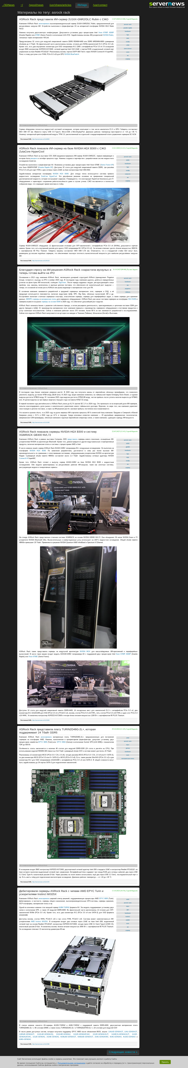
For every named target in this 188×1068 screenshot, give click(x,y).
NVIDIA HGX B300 (61, 174)
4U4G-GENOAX (116, 1037)
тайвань (127, 292)
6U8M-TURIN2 (64, 907)
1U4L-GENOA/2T (130, 1032)
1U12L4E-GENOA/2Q (45, 1034)
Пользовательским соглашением (71, 1063)
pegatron (127, 288)
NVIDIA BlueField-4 (72, 54)
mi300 (128, 920)
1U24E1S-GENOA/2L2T (120, 1034)
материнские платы (48, 299)
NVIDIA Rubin (108, 35)
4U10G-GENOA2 (129, 1037)
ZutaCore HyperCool (49, 176)
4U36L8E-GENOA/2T (68, 1037)
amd (127, 738)
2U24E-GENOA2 (53, 1037)
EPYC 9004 (61, 742)
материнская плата (127, 758)
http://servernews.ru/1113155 (40, 882)
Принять (165, 1062)
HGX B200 (132, 299)
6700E (37, 35)
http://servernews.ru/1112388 (40, 1044)
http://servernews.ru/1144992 (40, 139)
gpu (128, 909)
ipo (128, 285)
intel (127, 38)
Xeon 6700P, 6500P (106, 32)
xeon (127, 52)
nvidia (128, 41)
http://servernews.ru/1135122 (40, 260)
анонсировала (44, 24)
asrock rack (127, 24)
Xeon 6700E (33, 657)
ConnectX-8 (23, 458)
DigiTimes (62, 282)
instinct (128, 916)
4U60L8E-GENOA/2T (85, 1037)
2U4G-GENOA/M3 (101, 1037)
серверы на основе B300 (50, 302)
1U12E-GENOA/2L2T (100, 1034)
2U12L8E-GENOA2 (63, 1034)
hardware (128, 31)
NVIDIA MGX (85, 651)
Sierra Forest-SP (107, 165)
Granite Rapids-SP (46, 167)
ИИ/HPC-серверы (32, 299)
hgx (128, 35)
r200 (127, 45)
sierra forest (127, 48)
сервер (127, 59)
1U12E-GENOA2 (39, 1037)
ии (128, 55)
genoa (128, 748)
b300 (127, 160)
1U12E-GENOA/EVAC (81, 1034)
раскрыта (34, 158)
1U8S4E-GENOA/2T (26, 1034)
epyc (127, 744)
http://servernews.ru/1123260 (40, 720)
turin (127, 755)
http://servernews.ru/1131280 (40, 422)
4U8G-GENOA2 (25, 1039)
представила (72, 439)
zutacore (127, 174)
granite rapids (128, 28)
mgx (127, 457)
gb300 (128, 447)
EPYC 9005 (42, 742)
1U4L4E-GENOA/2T (115, 1032)
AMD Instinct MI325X (39, 921)
